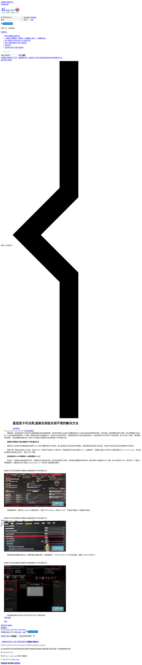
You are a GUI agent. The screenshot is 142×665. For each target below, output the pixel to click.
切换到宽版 (5, 4)
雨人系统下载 (15, 642)
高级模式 (4, 628)
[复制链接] (16, 428)
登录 (19, 632)
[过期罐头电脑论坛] (10, 13)
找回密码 (33, 17)
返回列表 (4, 60)
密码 (2, 20)
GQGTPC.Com (14, 659)
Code (19, 629)
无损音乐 (14, 47)
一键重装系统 (5, 642)
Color (4, 629)
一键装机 (25, 38)
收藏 (5, 617)
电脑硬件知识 (23, 58)
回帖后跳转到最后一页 (27, 636)
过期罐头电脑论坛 (7, 2)
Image (8, 629)
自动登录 (27, 17)
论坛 (15, 58)
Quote (15, 629)
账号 (2, 17)
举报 (5, 621)
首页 (12, 36)
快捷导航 (4, 32)
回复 (9, 617)
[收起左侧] (45, 417)
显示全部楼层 (29, 431)
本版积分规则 (5, 636)
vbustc (8, 431)
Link (11, 629)
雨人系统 (18, 40)
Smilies (23, 629)
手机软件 (8, 45)
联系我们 (23, 642)
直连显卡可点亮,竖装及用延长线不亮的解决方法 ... (46, 58)
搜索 (20, 55)
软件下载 (16, 43)
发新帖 (9, 60)
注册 (31, 20)
